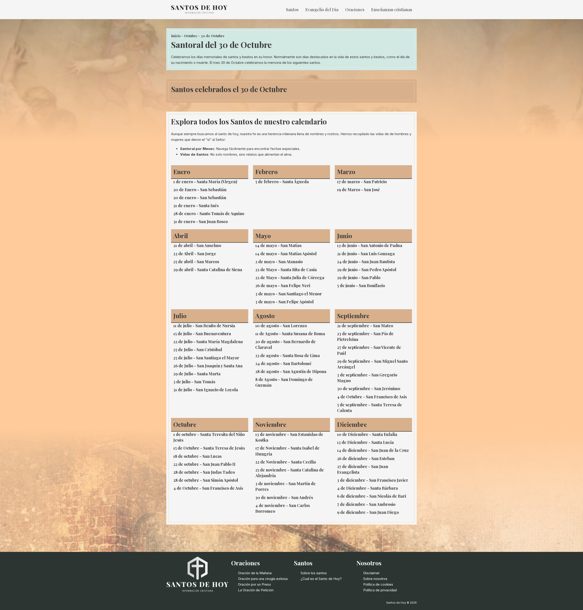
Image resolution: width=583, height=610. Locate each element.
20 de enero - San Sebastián (199, 197)
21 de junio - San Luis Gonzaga (366, 253)
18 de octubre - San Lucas (197, 456)
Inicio (176, 35)
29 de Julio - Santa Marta (196, 373)
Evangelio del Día (321, 9)
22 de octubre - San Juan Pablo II (204, 464)
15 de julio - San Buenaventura (202, 333)
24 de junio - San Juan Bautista (366, 261)
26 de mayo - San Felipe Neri (282, 285)
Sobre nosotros (375, 579)
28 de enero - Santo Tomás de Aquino (208, 213)
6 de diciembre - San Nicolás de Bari (371, 496)
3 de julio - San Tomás (194, 381)
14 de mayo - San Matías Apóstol (286, 253)
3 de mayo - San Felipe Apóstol (284, 301)
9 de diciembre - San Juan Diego (368, 512)
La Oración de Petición (256, 590)
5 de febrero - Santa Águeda (282, 181)
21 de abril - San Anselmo (197, 245)
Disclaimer (371, 573)
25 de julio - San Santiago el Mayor (206, 357)
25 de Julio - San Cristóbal (197, 349)
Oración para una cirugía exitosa (263, 579)
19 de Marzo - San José (358, 189)
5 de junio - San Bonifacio (361, 285)
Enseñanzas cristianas (391, 9)
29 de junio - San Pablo (358, 277)
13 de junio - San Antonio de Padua (369, 245)
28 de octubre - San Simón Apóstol (205, 480)
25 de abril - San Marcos (196, 261)
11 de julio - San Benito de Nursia (204, 325)
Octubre (190, 35)
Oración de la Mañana (255, 573)
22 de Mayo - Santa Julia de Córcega (289, 277)
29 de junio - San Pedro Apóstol (366, 269)
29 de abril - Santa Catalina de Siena (207, 269)
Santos (292, 9)
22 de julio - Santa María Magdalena (208, 341)
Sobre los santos (314, 573)
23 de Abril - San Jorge (194, 253)
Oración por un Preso (254, 584)
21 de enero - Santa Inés (196, 205)
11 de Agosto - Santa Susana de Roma (290, 333)
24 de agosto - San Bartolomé (283, 363)
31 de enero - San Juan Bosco (200, 221)
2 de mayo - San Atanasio (279, 261)
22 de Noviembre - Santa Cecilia (285, 462)
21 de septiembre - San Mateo (365, 325)
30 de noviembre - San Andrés (284, 497)
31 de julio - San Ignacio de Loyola (205, 389)
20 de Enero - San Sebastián (199, 189)
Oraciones (354, 9)
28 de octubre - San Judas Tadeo (204, 472)
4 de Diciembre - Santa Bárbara (367, 488)
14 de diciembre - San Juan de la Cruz (373, 450)
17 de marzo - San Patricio (362, 181)
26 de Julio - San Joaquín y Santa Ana (208, 365)
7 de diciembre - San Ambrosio (366, 504)
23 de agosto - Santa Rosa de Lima (287, 355)
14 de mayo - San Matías (278, 245)
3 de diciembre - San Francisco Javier (372, 480)
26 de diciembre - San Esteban (365, 458)
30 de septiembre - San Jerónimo (368, 388)
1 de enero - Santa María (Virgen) (205, 181)
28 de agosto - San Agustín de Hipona (290, 371)
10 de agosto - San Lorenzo (281, 325)
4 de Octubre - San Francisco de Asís (372, 396)
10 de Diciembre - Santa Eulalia (367, 434)
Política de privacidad (380, 590)
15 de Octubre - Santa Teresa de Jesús (209, 448)
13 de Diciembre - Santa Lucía (365, 442)
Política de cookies (378, 584)
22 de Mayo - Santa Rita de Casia (286, 269)
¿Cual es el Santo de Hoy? (321, 579)
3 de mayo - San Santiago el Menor (288, 293)
